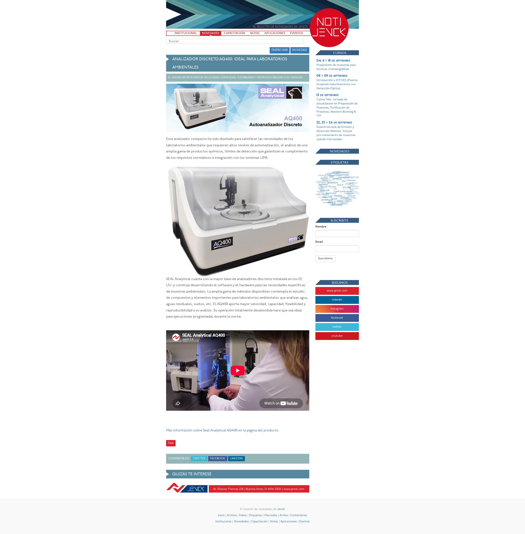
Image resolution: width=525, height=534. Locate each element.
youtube (337, 335)
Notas (254, 33)
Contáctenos (298, 515)
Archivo (232, 515)
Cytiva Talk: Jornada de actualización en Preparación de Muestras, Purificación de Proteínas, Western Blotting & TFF (337, 105)
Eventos (296, 33)
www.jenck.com (337, 290)
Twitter (199, 458)
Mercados (270, 515)
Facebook (217, 458)
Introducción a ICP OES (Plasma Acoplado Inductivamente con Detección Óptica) (337, 82)
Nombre (320, 226)
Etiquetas (255, 515)
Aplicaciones (274, 33)
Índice (243, 515)
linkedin (337, 299)
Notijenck (329, 27)
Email (319, 242)
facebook (337, 317)
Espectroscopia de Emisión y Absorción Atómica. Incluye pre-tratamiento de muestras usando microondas (335, 131)
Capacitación (234, 33)
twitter (337, 326)
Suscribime (325, 258)
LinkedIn (236, 458)
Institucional (186, 33)
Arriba (284, 515)
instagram (337, 308)
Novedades (210, 33)
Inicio (221, 515)
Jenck (281, 509)
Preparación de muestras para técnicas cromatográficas (336, 65)
